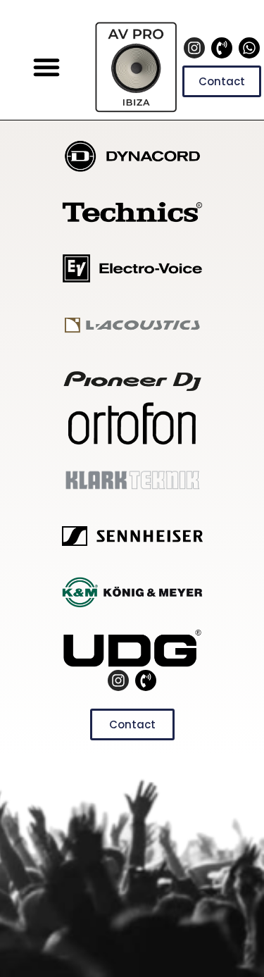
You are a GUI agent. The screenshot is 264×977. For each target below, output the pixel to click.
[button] (46, 67)
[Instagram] (194, 47)
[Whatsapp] (249, 47)
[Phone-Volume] (221, 47)
